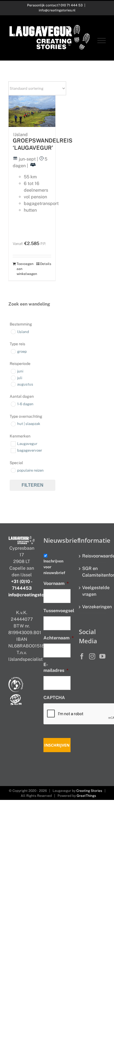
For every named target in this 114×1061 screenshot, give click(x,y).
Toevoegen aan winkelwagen (24, 269)
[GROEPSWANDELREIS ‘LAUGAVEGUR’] (32, 111)
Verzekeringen (92, 606)
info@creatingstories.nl (57, 10)
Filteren (32, 485)
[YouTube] (102, 656)
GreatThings (86, 796)
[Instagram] (92, 656)
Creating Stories (89, 791)
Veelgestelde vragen (92, 591)
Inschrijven (56, 745)
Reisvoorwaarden (92, 556)
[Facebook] (82, 656)
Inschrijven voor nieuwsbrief (54, 567)
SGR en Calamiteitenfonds (92, 572)
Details (45, 264)
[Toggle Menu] (101, 40)
